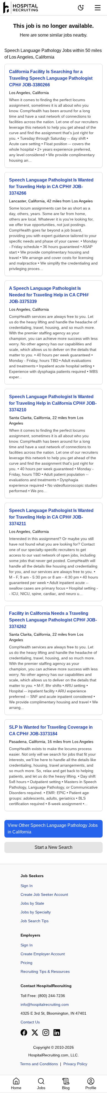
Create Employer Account (43, 954)
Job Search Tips (35, 921)
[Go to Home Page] (20, 8)
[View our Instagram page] (46, 1032)
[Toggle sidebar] (98, 8)
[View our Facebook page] (24, 1032)
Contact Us (30, 1022)
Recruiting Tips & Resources (45, 971)
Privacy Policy (75, 1064)
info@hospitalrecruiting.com (45, 1004)
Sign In (27, 885)
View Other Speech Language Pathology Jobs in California (53, 828)
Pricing (26, 962)
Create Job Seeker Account (44, 894)
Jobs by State (32, 903)
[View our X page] (35, 1032)
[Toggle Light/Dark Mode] (80, 7)
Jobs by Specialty (36, 912)
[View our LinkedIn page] (57, 1032)
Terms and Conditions (39, 1064)
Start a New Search (53, 847)
